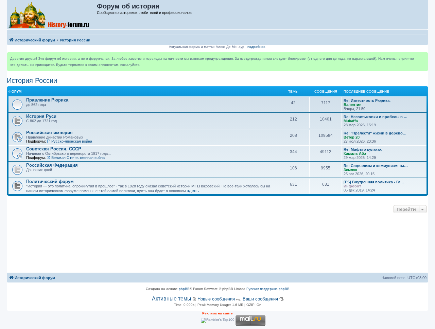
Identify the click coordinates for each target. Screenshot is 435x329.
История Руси (41, 116)
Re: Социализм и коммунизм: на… (376, 166)
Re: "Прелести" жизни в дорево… (375, 133)
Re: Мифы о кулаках (363, 149)
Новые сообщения (216, 298)
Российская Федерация (52, 165)
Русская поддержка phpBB (268, 289)
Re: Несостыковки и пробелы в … (375, 117)
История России (32, 80)
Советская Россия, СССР (53, 148)
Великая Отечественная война (78, 158)
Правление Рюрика (47, 100)
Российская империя (49, 132)
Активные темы (171, 298)
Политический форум (50, 181)
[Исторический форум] (52, 15)
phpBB (184, 289)
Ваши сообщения (260, 298)
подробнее (256, 47)
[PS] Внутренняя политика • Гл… (374, 182)
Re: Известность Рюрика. (367, 100)
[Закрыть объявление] (423, 57)
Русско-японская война (71, 141)
